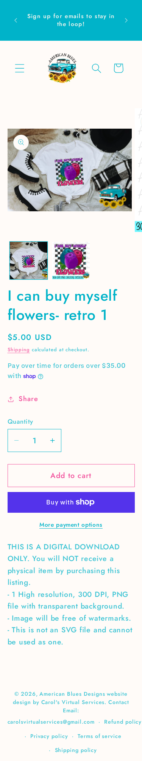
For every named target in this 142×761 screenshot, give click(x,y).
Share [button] (28, 399)
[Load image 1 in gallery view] (28, 260)
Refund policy (123, 722)
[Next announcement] (126, 20)
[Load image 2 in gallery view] (71, 260)
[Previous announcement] (16, 20)
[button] (19, 68)
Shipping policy (76, 750)
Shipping (19, 349)
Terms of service (100, 736)
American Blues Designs (72, 694)
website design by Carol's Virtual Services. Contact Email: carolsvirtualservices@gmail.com (68, 708)
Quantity (20, 421)
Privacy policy (49, 736)
